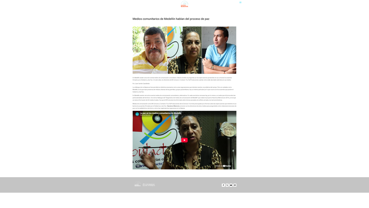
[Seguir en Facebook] (223, 185)
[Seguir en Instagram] (234, 185)
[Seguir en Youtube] (231, 185)
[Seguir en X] (227, 185)
